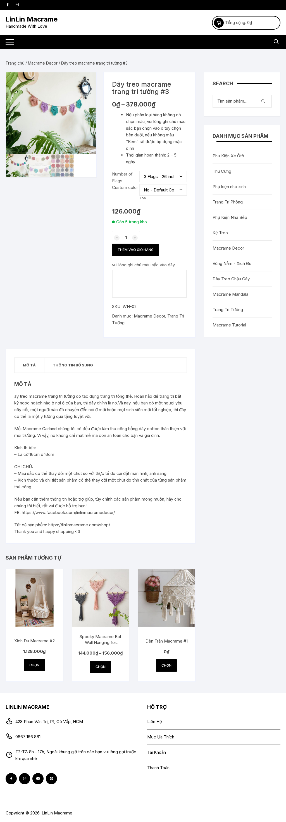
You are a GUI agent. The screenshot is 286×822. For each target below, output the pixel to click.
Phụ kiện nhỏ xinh (229, 186)
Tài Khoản (156, 752)
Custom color (125, 187)
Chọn (34, 665)
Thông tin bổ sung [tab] (73, 365)
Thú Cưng (222, 171)
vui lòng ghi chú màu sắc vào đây (143, 264)
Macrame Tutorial (229, 325)
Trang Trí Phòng (228, 202)
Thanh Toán (158, 767)
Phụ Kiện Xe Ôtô (228, 155)
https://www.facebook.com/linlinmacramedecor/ (68, 512)
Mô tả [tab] (29, 365)
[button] (86, 82)
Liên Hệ (154, 721)
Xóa (142, 198)
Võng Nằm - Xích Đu (232, 263)
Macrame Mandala (230, 294)
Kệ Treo (220, 232)
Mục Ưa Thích (160, 737)
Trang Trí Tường (228, 309)
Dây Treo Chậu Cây (231, 278)
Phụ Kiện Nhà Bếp (230, 217)
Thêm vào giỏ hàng (136, 250)
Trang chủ (15, 63)
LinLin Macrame (32, 19)
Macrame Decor (43, 63)
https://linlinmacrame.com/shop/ (79, 524)
